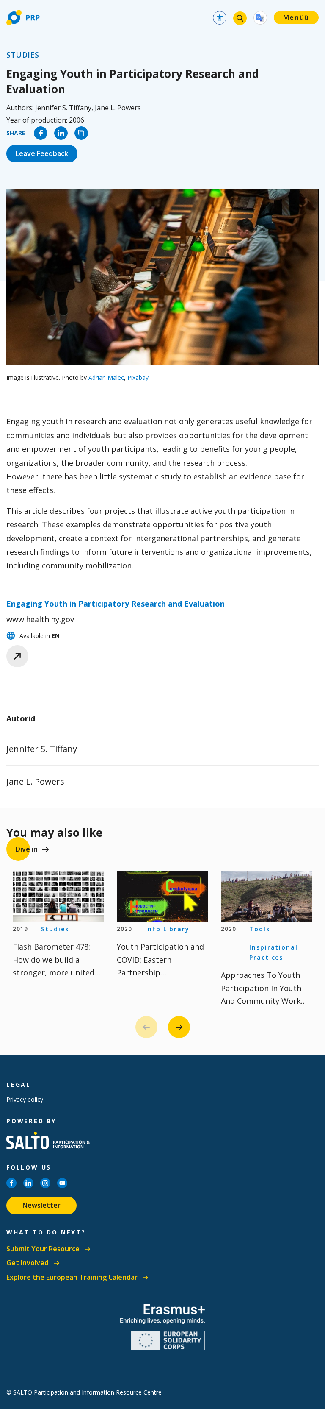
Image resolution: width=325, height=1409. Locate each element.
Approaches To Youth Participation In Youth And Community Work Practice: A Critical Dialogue (261, 1001)
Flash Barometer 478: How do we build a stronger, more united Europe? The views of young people (53, 972)
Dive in (27, 849)
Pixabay (138, 377)
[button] (179, 1027)
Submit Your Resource (43, 1249)
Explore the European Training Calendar (72, 1277)
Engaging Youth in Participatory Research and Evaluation (115, 604)
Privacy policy (24, 1099)
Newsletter (41, 1205)
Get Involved (27, 1263)
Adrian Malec (106, 377)
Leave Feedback (42, 153)
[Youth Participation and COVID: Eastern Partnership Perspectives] (162, 896)
